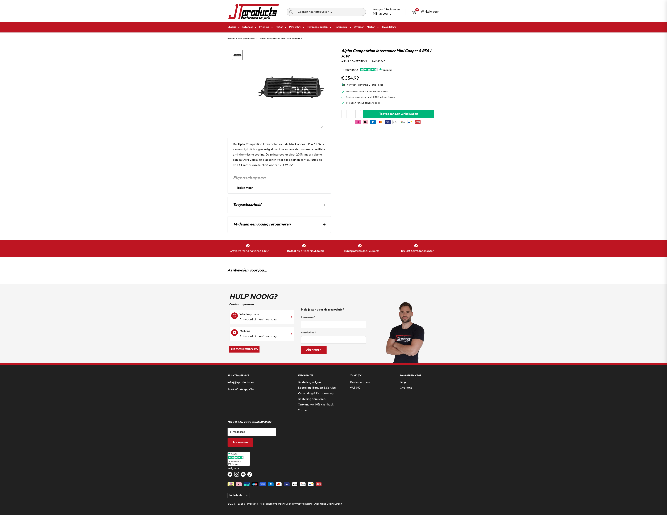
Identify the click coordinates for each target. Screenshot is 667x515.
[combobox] (330, 12)
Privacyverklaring (303, 504)
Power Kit (294, 27)
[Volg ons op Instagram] (236, 474)
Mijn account (382, 14)
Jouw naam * (308, 317)
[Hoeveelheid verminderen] (344, 114)
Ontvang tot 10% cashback (316, 404)
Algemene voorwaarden (328, 504)
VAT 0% (355, 388)
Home (231, 38)
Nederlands (235, 495)
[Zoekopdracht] (291, 12)
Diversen (359, 27)
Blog (403, 382)
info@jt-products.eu (241, 382)
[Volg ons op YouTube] (243, 474)
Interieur (264, 27)
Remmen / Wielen (317, 27)
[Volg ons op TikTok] (249, 474)
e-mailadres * (308, 332)
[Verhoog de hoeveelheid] (358, 114)
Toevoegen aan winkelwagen (398, 114)
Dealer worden (360, 382)
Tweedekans (389, 27)
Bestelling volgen (309, 382)
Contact (303, 410)
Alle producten (246, 38)
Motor (279, 27)
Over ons (406, 388)
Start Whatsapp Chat (242, 389)
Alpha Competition (354, 61)
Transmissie (341, 27)
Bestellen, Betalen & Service (317, 388)
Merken (371, 27)
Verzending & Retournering (316, 393)
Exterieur (247, 27)
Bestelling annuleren (312, 399)
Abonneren (313, 349)
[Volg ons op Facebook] (230, 474)
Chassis (232, 27)
